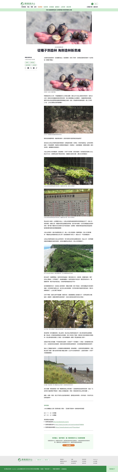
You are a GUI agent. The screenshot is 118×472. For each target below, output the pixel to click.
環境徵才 (62, 459)
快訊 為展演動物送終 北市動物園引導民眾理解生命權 (59, 10)
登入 (96, 4)
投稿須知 (62, 463)
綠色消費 (69, 7)
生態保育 (46, 7)
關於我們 (84, 459)
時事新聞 (23, 7)
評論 (28, 7)
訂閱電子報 (89, 7)
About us (95, 459)
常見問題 (84, 461)
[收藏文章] (25, 68)
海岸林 (27, 62)
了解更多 (64, 469)
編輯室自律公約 (63, 461)
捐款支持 (95, 7)
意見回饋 (95, 463)
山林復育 (34, 65)
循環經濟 (57, 7)
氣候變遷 (51, 7)
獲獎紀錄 (84, 463)
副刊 (35, 7)
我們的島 (29, 57)
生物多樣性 (28, 65)
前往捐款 (68, 445)
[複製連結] (36, 68)
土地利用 (63, 7)
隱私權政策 (73, 463)
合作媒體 (95, 461)
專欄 (32, 7)
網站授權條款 (74, 461)
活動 (72, 459)
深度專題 (40, 7)
